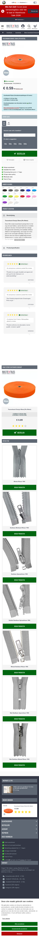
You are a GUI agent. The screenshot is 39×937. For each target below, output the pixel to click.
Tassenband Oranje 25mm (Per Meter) (23, 806)
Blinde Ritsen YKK (19, 481)
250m (20, 144)
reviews (22, 860)
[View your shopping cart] (35, 26)
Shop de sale (34, 11)
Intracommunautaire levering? (11, 108)
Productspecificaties (13, 248)
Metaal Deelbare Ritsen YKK (19, 666)
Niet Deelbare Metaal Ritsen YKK (19, 759)
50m (5, 144)
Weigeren (19, 933)
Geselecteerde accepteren (19, 928)
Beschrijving (11, 215)
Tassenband (18, 32)
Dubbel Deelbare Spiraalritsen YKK (19, 620)
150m (15, 144)
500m (25, 144)
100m (10, 144)
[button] (10, 160)
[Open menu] (2, 26)
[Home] (2, 32)
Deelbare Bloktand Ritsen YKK (19, 528)
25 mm (4, 123)
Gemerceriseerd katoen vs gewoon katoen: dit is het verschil (23, 787)
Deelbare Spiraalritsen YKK (19, 574)
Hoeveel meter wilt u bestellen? (12, 130)
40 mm (9, 123)
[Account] (23, 26)
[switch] (35, 3)
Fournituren (9, 32)
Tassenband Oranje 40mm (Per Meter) (19, 409)
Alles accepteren (19, 924)
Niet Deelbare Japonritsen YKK (19, 713)
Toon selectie (6, 918)
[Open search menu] (29, 26)
